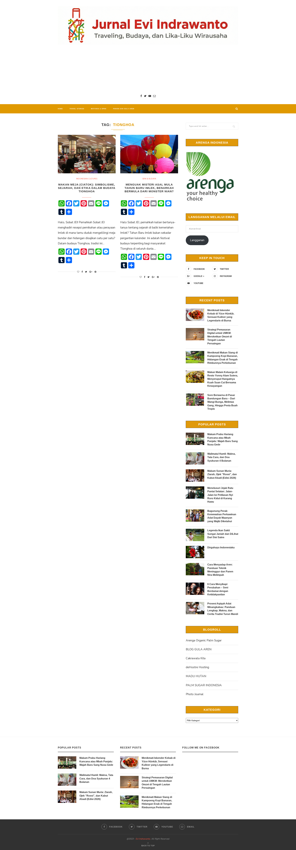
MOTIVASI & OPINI (98, 109)
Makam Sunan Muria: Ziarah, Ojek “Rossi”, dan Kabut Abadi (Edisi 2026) (222, 474)
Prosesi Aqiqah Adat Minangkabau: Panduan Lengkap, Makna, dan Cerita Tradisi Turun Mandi (222, 608)
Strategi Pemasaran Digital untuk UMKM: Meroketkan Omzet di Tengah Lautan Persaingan (219, 336)
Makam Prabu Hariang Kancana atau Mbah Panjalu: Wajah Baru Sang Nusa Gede (222, 439)
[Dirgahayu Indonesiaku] (195, 552)
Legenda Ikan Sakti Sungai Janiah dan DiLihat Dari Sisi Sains (222, 534)
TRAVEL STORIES (77, 109)
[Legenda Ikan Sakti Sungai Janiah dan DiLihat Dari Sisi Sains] (195, 535)
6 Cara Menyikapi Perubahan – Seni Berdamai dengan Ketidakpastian (217, 589)
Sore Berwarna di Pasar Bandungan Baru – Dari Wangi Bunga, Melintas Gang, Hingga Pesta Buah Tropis (222, 402)
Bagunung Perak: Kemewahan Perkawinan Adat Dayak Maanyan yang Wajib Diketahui (221, 516)
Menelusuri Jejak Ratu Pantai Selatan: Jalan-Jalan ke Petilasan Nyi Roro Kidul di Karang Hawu (220, 495)
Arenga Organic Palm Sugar (204, 640)
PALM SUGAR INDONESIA (204, 685)
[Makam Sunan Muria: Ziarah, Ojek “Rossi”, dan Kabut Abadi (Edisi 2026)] (195, 475)
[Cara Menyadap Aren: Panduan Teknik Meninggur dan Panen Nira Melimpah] (195, 569)
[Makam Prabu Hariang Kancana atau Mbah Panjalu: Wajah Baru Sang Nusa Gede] (195, 439)
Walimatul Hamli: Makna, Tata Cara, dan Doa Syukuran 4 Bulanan (221, 457)
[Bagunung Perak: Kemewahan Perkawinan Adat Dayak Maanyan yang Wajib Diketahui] (195, 515)
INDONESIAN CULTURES (86, 179)
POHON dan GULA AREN (123, 109)
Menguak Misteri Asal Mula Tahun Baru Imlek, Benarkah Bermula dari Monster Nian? (149, 188)
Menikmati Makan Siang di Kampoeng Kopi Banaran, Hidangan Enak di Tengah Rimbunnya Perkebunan (222, 357)
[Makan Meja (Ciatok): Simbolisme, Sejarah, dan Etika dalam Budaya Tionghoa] (87, 154)
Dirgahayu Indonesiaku (221, 547)
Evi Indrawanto (143, 838)
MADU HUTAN (196, 676)
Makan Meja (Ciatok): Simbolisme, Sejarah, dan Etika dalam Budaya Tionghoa (86, 188)
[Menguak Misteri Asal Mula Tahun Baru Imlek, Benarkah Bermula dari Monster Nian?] (149, 154)
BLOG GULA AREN (199, 649)
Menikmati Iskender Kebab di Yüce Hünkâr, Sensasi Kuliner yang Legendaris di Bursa (220, 315)
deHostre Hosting (197, 667)
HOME (60, 109)
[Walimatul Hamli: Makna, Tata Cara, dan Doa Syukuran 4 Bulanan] (195, 458)
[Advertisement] (148, 69)
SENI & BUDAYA (149, 179)
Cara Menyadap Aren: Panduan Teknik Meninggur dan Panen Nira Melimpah (220, 569)
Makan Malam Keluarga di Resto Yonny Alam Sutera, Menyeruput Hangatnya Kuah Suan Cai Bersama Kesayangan (222, 379)
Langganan (197, 240)
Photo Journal (195, 694)
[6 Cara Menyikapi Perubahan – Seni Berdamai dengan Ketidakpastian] (195, 589)
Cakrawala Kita (196, 658)
